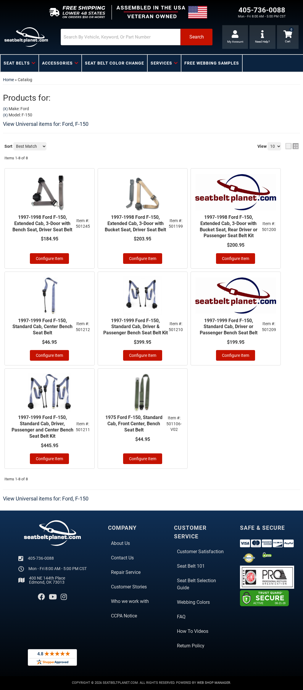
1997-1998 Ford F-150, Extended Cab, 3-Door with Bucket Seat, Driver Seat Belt (135, 223)
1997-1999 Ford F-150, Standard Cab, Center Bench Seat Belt (42, 327)
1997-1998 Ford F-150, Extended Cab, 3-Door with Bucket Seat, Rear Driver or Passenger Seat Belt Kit (228, 226)
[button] (136, 37)
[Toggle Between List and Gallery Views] (292, 146)
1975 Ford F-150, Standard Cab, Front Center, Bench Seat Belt (133, 424)
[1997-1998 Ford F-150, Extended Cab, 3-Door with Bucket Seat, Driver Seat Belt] (142, 192)
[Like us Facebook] (41, 597)
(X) (5, 109)
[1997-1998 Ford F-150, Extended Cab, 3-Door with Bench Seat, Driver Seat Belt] (49, 192)
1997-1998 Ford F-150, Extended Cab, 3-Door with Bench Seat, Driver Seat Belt (42, 223)
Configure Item (49, 258)
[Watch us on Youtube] (53, 597)
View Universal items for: (45, 124)
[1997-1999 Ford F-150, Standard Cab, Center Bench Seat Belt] (49, 295)
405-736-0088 (41, 558)
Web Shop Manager (213, 683)
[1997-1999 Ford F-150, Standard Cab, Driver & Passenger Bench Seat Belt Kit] (142, 295)
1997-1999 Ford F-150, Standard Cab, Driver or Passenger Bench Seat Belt (228, 327)
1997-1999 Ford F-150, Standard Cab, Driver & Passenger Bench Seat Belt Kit (135, 327)
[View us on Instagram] (64, 597)
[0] (288, 37)
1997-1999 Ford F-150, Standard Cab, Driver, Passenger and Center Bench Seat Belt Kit (42, 427)
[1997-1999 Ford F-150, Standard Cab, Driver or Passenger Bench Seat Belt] (235, 295)
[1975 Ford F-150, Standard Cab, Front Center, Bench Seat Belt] (142, 392)
